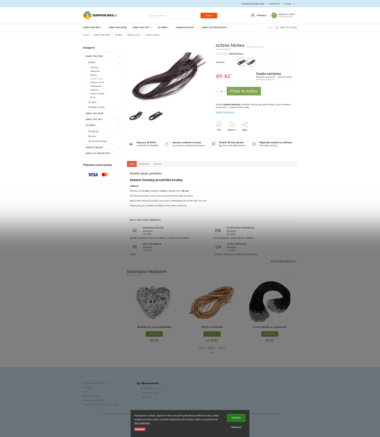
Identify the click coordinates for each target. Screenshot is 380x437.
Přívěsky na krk (97, 82)
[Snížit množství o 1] (218, 91)
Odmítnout (236, 427)
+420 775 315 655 (149, 393)
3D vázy (92, 136)
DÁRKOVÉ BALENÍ (94, 147)
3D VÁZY (92, 102)
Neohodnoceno (236, 54)
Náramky (94, 67)
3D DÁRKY (91, 125)
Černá (221, 348)
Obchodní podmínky (93, 400)
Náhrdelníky (95, 86)
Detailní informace (225, 112)
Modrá (211, 348)
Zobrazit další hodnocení (283, 261)
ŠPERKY (92, 62)
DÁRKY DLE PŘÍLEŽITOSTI (98, 153)
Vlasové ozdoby (97, 93)
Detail (212, 333)
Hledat (208, 15)
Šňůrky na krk (96, 78)
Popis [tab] (131, 164)
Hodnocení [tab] (144, 164)
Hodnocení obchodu (253, 3)
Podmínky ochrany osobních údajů (101, 404)
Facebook (146, 397)
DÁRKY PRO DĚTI (94, 119)
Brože (93, 97)
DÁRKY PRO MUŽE (95, 113)
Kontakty (275, 3)
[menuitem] (94, 27)
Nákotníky (95, 71)
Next (293, 277)
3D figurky (93, 131)
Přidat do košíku (244, 91)
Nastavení (140, 429)
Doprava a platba (92, 396)
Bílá (201, 348)
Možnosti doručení (265, 79)
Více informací (142, 423)
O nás (288, 3)
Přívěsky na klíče (96, 107)
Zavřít (287, 135)
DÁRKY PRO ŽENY (94, 56)
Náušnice (94, 90)
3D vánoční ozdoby (97, 141)
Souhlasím (236, 417)
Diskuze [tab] (157, 164)
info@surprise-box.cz (152, 388)
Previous (288, 277)
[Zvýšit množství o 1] (224, 91)
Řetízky (93, 75)
